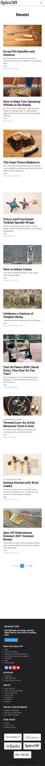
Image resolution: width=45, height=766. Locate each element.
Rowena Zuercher (10, 68)
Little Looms (8, 695)
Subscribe (7, 658)
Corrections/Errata (10, 652)
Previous (16, 566)
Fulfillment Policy (10, 727)
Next (30, 566)
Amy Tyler (7, 121)
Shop (6, 660)
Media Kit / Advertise (11, 710)
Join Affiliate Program (11, 715)
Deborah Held (9, 236)
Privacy (6, 723)
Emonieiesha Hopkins (12, 176)
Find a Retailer (9, 663)
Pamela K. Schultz (10, 280)
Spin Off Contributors (13, 326)
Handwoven (8, 697)
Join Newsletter (11, 640)
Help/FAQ (7, 676)
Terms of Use (9, 725)
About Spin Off (9, 688)
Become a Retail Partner (13, 713)
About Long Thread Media (13, 691)
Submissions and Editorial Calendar (16, 656)
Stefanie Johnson (10, 387)
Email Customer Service (12, 680)
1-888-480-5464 (10, 678)
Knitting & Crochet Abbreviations (15, 654)
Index (6, 649)
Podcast (7, 702)
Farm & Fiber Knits (11, 693)
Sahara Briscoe (9, 437)
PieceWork (8, 699)
